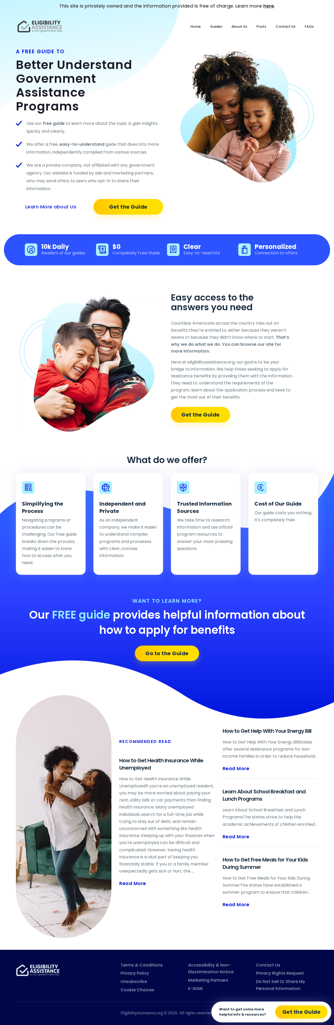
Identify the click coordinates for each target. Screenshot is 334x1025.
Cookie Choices (137, 990)
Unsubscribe (134, 982)
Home (195, 26)
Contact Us (285, 26)
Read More (132, 883)
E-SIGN (195, 989)
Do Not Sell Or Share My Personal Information (280, 985)
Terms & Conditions (142, 965)
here (268, 6)
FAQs (309, 26)
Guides (216, 26)
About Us (239, 26)
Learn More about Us (50, 206)
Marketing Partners (208, 980)
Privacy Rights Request (280, 973)
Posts (261, 26)
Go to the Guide (167, 653)
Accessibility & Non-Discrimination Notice (211, 968)
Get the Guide (128, 206)
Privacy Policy (135, 973)
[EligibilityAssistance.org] (38, 969)
